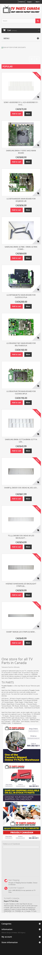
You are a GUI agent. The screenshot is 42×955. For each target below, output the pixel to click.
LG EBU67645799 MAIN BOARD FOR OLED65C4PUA (21, 392)
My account (7, 937)
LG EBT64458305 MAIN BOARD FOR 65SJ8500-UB (21, 200)
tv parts (35, 712)
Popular (8, 66)
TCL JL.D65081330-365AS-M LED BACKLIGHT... (21, 536)
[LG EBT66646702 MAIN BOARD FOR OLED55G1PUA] (21, 278)
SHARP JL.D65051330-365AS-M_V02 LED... (21, 487)
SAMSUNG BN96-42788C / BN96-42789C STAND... (21, 248)
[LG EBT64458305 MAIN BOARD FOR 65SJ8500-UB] (21, 182)
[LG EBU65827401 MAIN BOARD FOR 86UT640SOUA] (21, 327)
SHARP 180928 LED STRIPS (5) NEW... (21, 632)
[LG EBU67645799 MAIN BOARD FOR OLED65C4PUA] (21, 375)
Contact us (22, 1)
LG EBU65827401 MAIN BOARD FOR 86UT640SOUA (21, 344)
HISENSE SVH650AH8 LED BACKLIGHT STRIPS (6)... (21, 585)
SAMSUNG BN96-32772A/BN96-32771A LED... (21, 440)
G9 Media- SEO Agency (18, 932)
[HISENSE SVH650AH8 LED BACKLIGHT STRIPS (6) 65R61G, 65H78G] (21, 567)
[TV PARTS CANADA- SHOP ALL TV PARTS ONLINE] (21, 9)
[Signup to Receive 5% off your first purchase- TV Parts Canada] (21, 55)
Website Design (6, 932)
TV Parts (26, 678)
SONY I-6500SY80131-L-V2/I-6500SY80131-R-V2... (21, 103)
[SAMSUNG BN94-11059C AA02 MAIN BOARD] (21, 134)
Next (36, 59)
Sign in (37, 1)
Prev (31, 59)
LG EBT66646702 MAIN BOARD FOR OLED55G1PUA (21, 296)
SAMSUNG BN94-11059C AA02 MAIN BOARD (21, 151)
